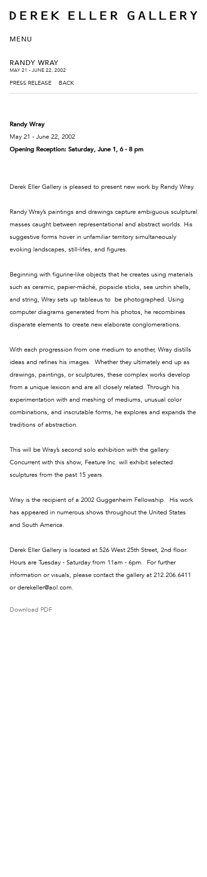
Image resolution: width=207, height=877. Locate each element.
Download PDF (31, 609)
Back (66, 82)
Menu (21, 39)
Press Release (31, 82)
